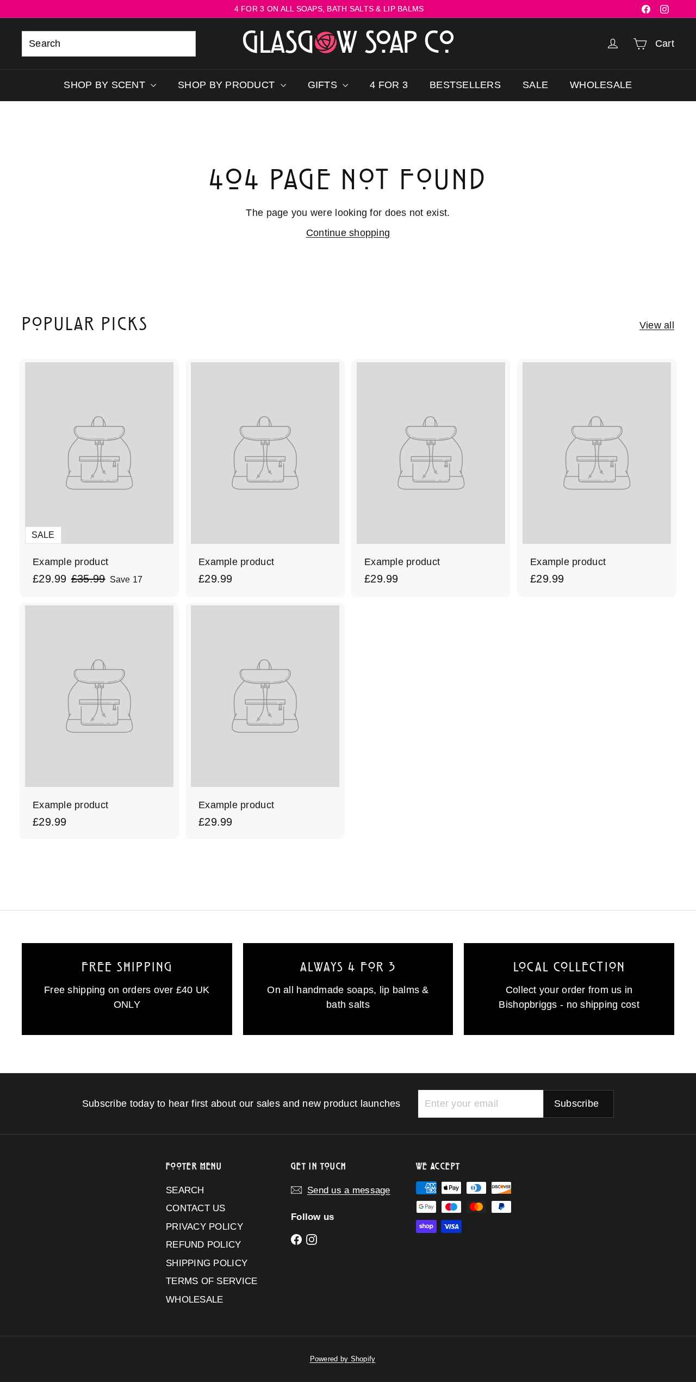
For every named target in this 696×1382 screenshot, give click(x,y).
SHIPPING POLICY (206, 1263)
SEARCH (185, 1190)
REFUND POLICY (203, 1245)
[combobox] (109, 44)
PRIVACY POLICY (204, 1227)
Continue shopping (348, 232)
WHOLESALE (601, 84)
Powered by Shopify (343, 1359)
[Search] (183, 44)
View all (656, 325)
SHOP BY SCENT (106, 84)
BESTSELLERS (465, 84)
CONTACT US (196, 1208)
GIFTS (324, 84)
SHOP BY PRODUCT (227, 84)
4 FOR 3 (389, 84)
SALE (535, 84)
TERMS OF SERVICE (211, 1281)
